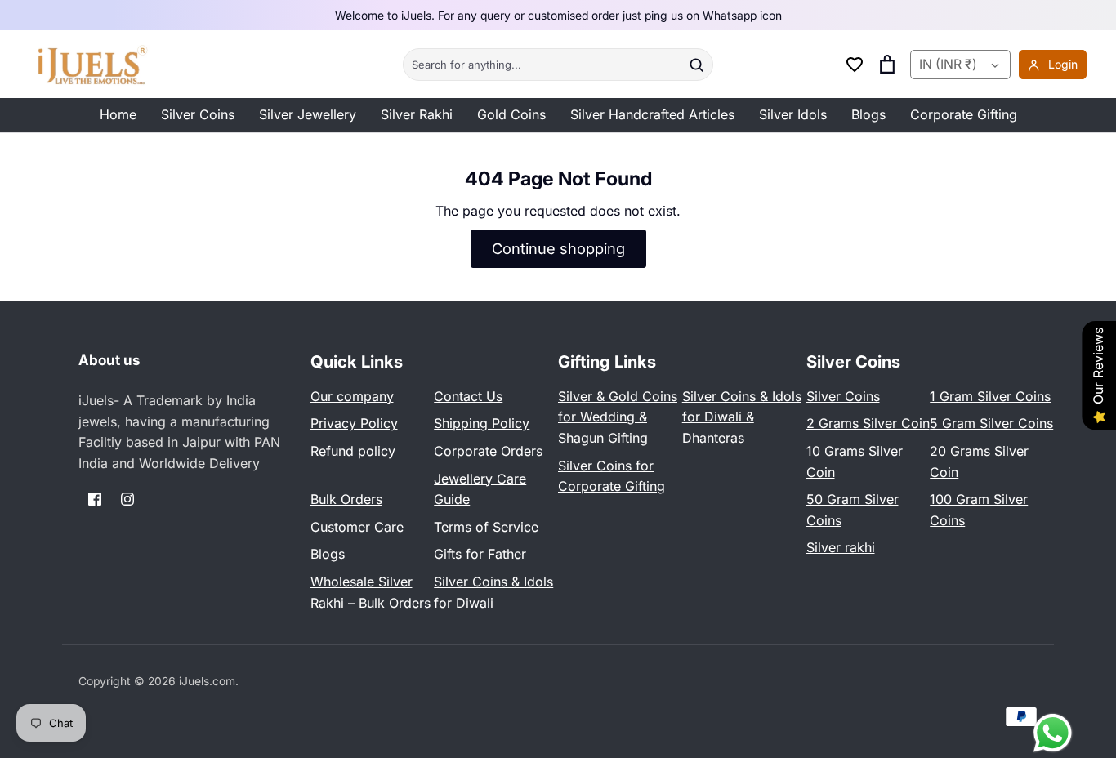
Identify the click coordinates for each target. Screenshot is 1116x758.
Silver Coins (197, 114)
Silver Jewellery (307, 114)
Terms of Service (486, 527)
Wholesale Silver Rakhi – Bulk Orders (370, 592)
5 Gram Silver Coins (991, 423)
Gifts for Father (480, 554)
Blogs (868, 114)
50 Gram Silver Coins (852, 509)
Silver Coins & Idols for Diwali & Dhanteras (741, 417)
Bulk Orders (346, 499)
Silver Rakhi (417, 114)
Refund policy (352, 451)
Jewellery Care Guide (480, 489)
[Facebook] (94, 499)
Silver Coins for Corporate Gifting (611, 476)
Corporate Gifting (963, 114)
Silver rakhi (840, 547)
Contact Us (468, 396)
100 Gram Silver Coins (979, 509)
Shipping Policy (481, 423)
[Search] (696, 64)
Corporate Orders (488, 451)
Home (118, 114)
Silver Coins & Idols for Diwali (493, 592)
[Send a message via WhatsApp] (1052, 733)
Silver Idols (793, 114)
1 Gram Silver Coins (990, 396)
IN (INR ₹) (948, 64)
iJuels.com (207, 681)
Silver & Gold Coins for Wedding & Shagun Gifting (617, 417)
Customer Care (357, 527)
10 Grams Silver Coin (854, 461)
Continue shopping (558, 248)
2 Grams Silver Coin (868, 423)
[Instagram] (127, 499)
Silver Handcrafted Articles (652, 114)
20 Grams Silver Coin (979, 461)
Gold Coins (511, 114)
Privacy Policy (354, 423)
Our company (352, 396)
